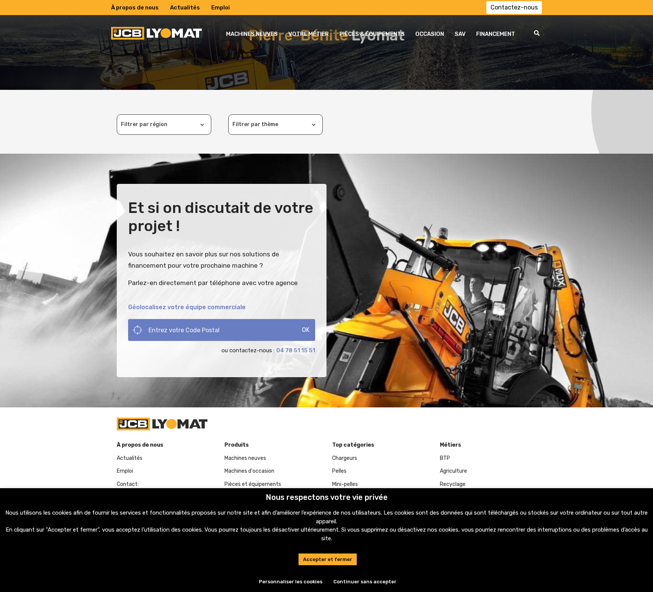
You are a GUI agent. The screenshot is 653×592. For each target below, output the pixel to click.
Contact (127, 484)
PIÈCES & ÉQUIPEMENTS (372, 34)
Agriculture (453, 471)
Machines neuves (245, 458)
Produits (236, 445)
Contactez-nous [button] (514, 7)
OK (305, 329)
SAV (460, 34)
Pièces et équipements (252, 484)
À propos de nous (135, 7)
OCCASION (429, 34)
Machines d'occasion (249, 471)
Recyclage (453, 484)
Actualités (185, 7)
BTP (445, 458)
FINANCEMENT (495, 34)
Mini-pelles (345, 484)
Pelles (339, 471)
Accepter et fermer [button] (327, 559)
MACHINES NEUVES (252, 34)
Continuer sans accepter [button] (364, 581)
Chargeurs (344, 458)
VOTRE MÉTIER (308, 34)
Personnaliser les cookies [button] (290, 581)
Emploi (220, 7)
